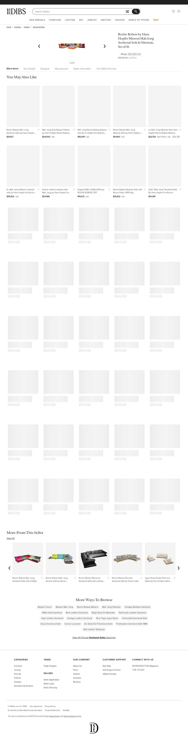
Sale (156, 19)
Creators (17, 681)
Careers (76, 673)
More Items (12, 68)
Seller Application (51, 679)
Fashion (120, 19)
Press (75, 669)
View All (11, 538)
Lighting (70, 19)
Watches (106, 19)
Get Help (107, 665)
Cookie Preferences (52, 710)
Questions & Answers (23, 685)
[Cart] (178, 11)
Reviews (76, 681)
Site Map (66, 710)
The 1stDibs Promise (106, 68)
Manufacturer (61, 68)
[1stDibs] (16, 11)
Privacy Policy (50, 706)
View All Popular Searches (94, 637)
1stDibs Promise (109, 673)
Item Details (29, 68)
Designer (45, 68)
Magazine (145, 665)
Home (9, 27)
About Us (77, 665)
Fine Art (17, 673)
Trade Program (50, 665)
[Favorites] (173, 11)
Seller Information (82, 68)
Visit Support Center (112, 669)
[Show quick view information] (38, 129)
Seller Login (49, 683)
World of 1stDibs (139, 19)
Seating (27, 27)
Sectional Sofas (39, 27)
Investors (77, 677)
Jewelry (92, 19)
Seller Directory (50, 687)
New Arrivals (37, 19)
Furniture (55, 19)
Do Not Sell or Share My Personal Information (25, 710)
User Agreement (36, 706)
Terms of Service (70, 716)
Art (81, 19)
